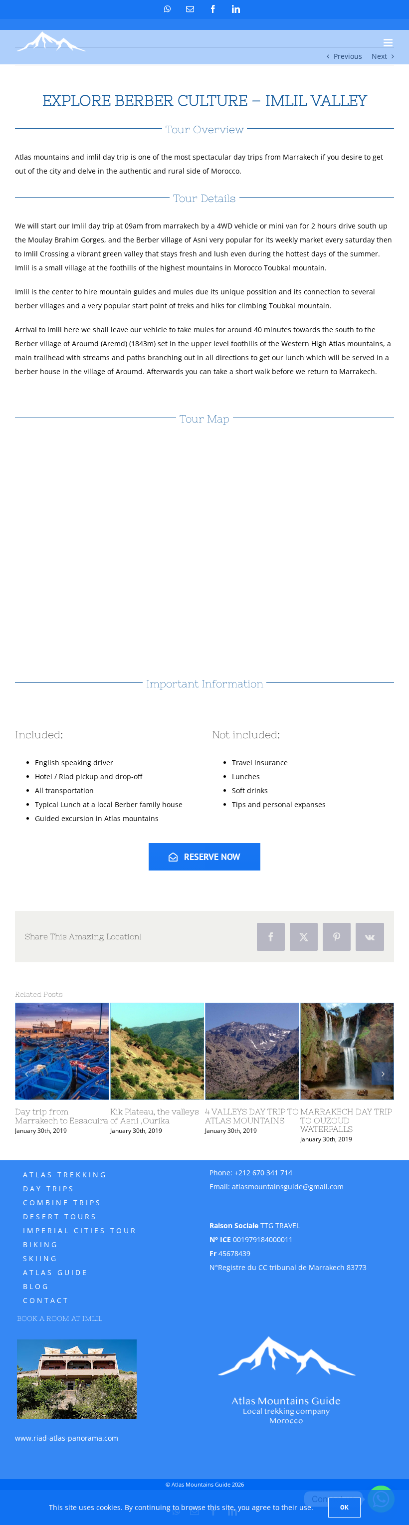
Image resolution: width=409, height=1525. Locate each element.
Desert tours (60, 1216)
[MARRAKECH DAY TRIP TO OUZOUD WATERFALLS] (347, 1051)
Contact (46, 1300)
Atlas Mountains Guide (201, 1484)
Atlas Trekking (65, 1174)
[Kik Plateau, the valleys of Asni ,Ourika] (157, 1051)
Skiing (40, 1258)
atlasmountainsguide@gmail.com (288, 1186)
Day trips (49, 1188)
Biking (40, 1244)
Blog (36, 1286)
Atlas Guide (55, 1272)
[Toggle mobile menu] (389, 42)
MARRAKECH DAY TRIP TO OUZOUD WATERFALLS (346, 1120)
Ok (344, 1507)
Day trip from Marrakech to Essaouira (61, 1116)
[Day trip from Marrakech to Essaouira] (62, 1051)
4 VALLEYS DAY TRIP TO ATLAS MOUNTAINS (252, 1116)
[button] (26, 1073)
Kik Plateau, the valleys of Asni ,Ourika (154, 1116)
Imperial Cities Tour (80, 1230)
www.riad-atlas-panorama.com (66, 1438)
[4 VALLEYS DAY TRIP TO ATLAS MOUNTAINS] (252, 1051)
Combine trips (62, 1202)
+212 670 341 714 (263, 1172)
